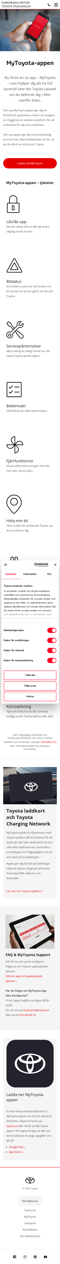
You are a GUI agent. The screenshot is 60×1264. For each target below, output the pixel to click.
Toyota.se (30, 1210)
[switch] (51, 640)
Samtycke (30, 1223)
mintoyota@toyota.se (36, 1010)
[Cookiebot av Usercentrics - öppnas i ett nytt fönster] (35, 565)
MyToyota (30, 1216)
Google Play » (17, 1147)
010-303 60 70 (27, 1015)
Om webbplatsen (30, 1236)
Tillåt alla (30, 675)
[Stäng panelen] (55, 565)
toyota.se (12, 1126)
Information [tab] (29, 574)
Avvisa (30, 696)
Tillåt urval (30, 685)
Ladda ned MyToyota (30, 163)
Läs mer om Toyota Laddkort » (24, 891)
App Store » (16, 1152)
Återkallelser (30, 1229)
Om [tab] (49, 574)
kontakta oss (49, 742)
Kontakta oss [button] (30, 1201)
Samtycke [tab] (10, 574)
